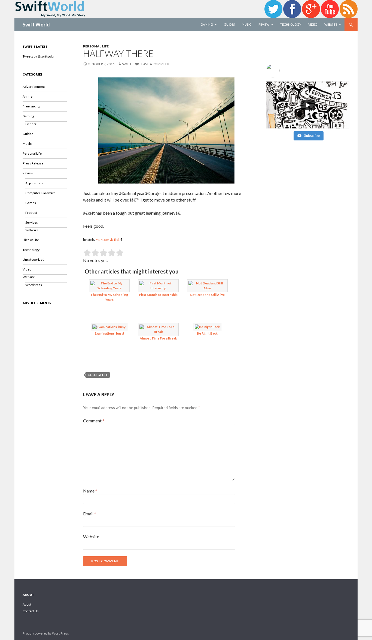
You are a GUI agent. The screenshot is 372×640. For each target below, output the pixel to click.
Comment (93, 420)
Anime (27, 96)
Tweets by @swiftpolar (39, 56)
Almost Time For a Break (158, 338)
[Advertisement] (45, 392)
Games (30, 203)
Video (312, 24)
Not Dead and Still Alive (207, 295)
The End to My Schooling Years (109, 297)
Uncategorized (33, 259)
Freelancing (31, 106)
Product (31, 213)
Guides (229, 24)
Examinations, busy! (109, 333)
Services (31, 222)
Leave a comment (155, 64)
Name (90, 490)
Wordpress (33, 285)
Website (330, 24)
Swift (127, 64)
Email (89, 513)
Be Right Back (207, 333)
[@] (307, 70)
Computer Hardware (40, 193)
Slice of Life (31, 240)
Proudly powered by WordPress (46, 633)
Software (31, 230)
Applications (34, 183)
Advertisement (34, 87)
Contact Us (31, 611)
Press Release (33, 163)
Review (263, 24)
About (27, 604)
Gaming (206, 24)
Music (246, 24)
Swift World (36, 25)
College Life (98, 375)
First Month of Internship (158, 295)
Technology (290, 24)
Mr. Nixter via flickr (108, 239)
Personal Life (96, 46)
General (31, 124)
